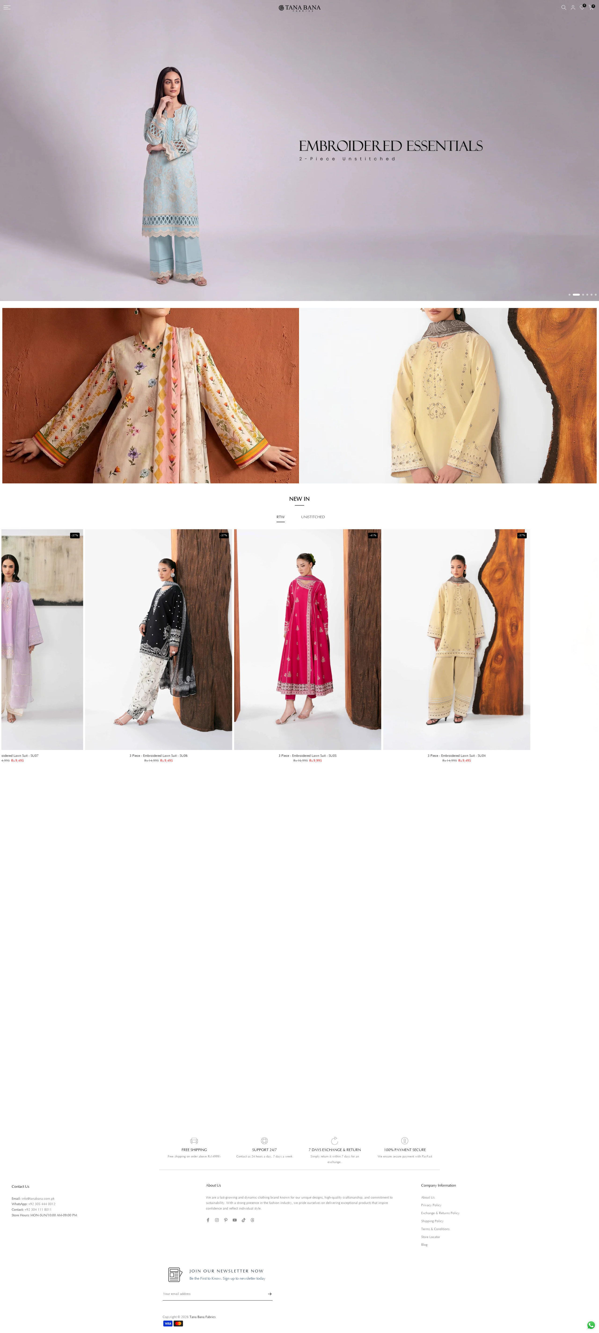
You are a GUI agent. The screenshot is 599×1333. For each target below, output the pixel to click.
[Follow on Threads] (252, 1211)
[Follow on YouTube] (235, 1211)
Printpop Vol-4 (324, 458)
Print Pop (22, 457)
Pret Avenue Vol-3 (327, 445)
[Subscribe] (267, 1285)
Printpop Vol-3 (324, 452)
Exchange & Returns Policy (440, 1205)
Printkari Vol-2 (26, 463)
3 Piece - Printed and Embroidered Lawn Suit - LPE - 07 (230, 747)
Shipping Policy (432, 1213)
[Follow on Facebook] (208, 1211)
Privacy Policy (431, 1197)
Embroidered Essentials (33, 450)
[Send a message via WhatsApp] (591, 1325)
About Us (428, 1189)
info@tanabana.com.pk (38, 1190)
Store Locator (430, 1229)
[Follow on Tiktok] (243, 1211)
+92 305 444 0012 (41, 1196)
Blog (424, 1237)
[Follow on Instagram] (217, 1211)
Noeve (318, 465)
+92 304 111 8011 (38, 1201)
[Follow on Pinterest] (226, 1211)
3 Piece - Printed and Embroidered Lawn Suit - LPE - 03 (379, 747)
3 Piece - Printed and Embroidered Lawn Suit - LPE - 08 (81, 747)
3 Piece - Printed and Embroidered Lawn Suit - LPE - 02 (528, 748)
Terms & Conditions (435, 1221)
